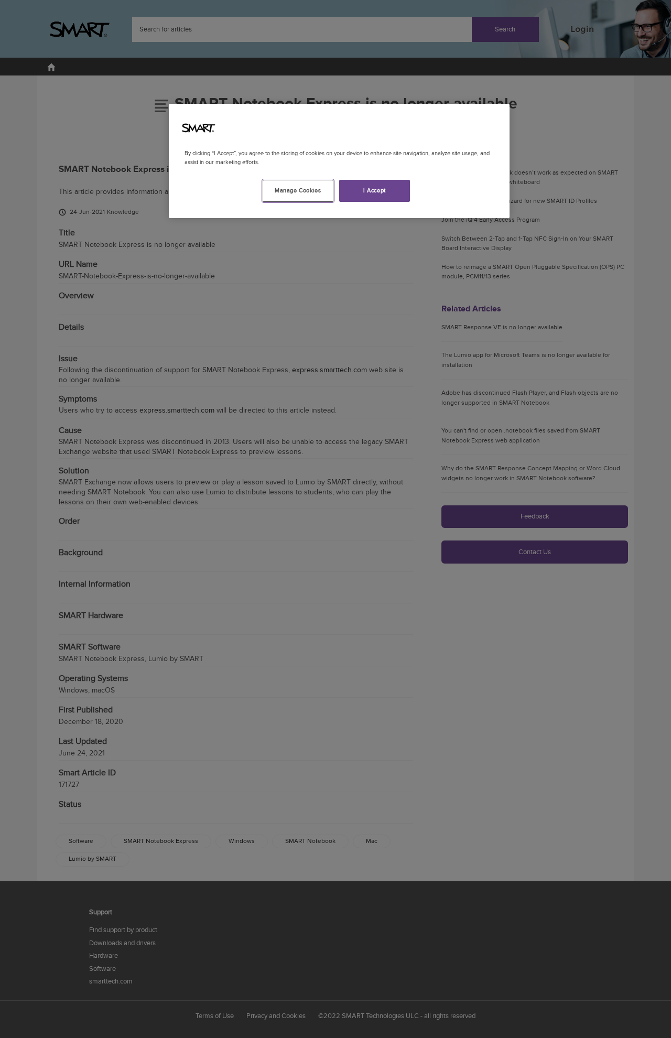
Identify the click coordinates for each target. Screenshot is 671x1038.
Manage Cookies (298, 190)
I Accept (374, 190)
